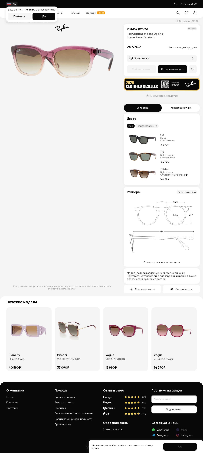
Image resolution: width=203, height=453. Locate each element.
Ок (180, 446)
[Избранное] (186, 13)
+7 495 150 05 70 (188, 4)
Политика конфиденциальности (74, 418)
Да (44, 16)
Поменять (19, 16)
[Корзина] (195, 13)
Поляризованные (147, 125)
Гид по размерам (186, 192)
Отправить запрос (172, 69)
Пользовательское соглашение (74, 413)
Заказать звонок (112, 429)
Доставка (12, 407)
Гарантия (60, 407)
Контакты (12, 402)
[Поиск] (178, 13)
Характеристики (181, 107)
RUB (14, 3)
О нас (9, 397)
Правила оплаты (65, 397)
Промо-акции (63, 424)
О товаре (143, 107)
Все (130, 125)
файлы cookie (116, 445)
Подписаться (174, 409)
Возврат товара (64, 402)
